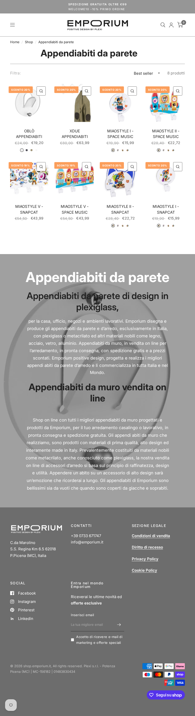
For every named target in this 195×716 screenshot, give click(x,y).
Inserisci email (82, 615)
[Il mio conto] (171, 24)
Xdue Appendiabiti (75, 134)
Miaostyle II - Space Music (166, 134)
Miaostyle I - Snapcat (166, 209)
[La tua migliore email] (119, 624)
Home (15, 42)
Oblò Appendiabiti (29, 134)
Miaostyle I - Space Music (120, 134)
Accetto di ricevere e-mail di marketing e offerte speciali (99, 640)
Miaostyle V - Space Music (75, 209)
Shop (29, 42)
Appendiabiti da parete (56, 42)
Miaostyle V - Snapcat (29, 209)
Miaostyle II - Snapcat (120, 209)
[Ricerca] (163, 24)
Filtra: (15, 73)
